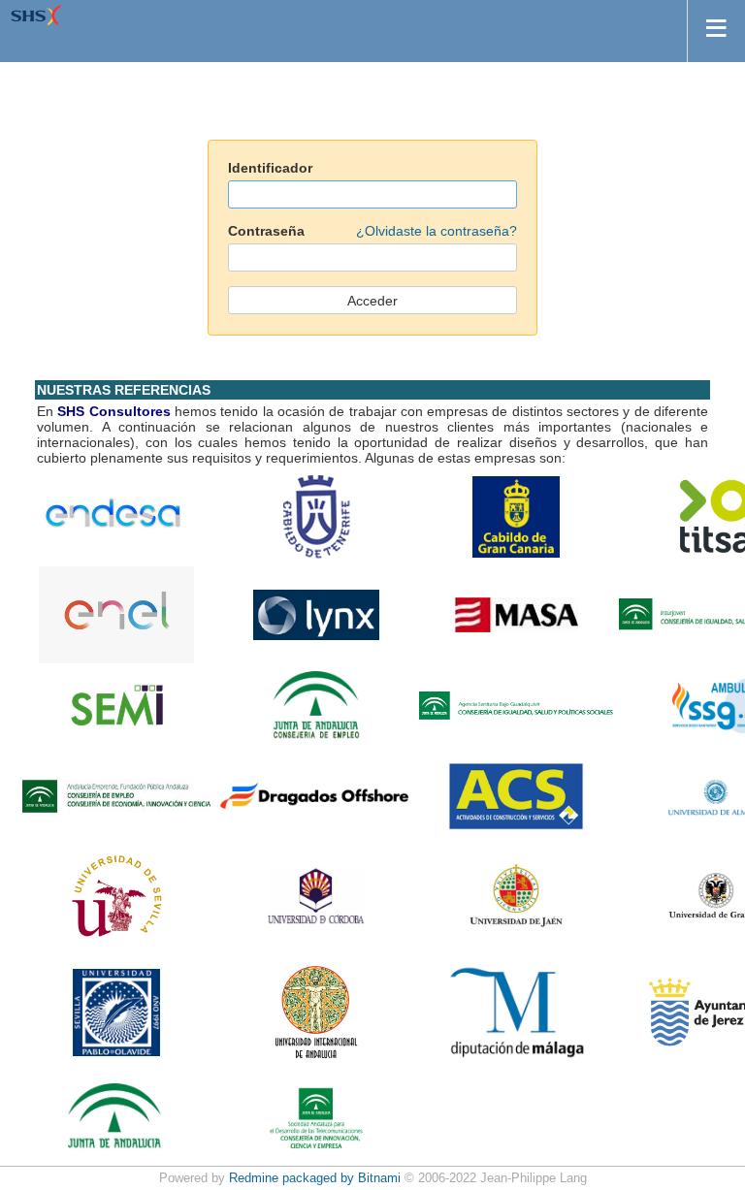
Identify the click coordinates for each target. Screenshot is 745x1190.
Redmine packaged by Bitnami (315, 1178)
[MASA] (516, 614)
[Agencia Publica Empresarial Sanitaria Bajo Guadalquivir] (516, 704)
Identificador (270, 168)
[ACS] (516, 795)
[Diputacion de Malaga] (516, 1010)
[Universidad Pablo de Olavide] (116, 1010)
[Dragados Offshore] (316, 795)
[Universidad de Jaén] (516, 894)
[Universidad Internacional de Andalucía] (316, 1010)
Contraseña (372, 231)
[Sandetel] (316, 1116)
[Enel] (116, 614)
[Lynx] (316, 614)
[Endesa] (116, 516)
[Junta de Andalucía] (116, 1116)
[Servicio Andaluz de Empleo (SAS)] (316, 704)
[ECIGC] (516, 516)
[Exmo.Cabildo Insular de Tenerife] (316, 516)
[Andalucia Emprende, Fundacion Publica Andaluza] (116, 795)
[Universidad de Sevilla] (116, 894)
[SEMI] (117, 704)
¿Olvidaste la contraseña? (436, 231)
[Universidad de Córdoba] (316, 894)
